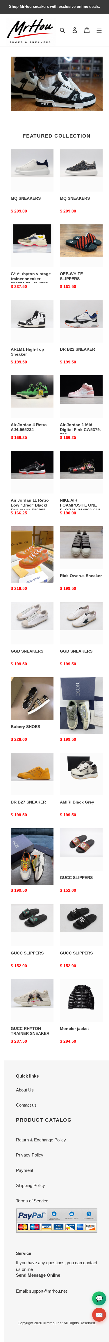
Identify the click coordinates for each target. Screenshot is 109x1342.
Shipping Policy (30, 1185)
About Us (25, 1089)
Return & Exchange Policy (41, 1139)
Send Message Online (38, 1275)
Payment (24, 1170)
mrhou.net (54, 1323)
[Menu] (99, 30)
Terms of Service (32, 1200)
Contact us (26, 1105)
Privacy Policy (29, 1154)
